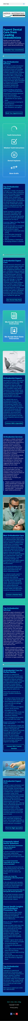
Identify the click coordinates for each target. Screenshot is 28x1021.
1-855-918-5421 (10, 989)
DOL (16, 1002)
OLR (8, 1002)
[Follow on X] (14, 1014)
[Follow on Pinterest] (17, 1014)
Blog (19, 1002)
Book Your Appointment (14, 113)
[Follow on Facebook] (11, 1014)
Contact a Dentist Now (14, 595)
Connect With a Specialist (14, 423)
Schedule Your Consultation (14, 50)
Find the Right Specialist (14, 828)
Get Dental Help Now (14, 300)
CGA (12, 1002)
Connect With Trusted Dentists (14, 747)
